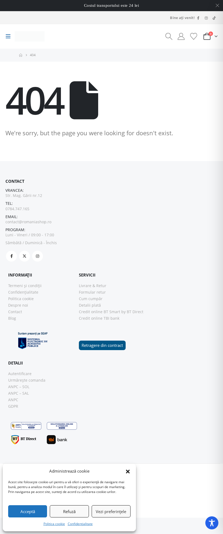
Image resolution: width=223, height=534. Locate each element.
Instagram (37, 256)
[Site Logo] (30, 36)
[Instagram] (206, 17)
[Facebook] (198, 17)
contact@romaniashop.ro (28, 221)
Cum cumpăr (91, 298)
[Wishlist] (193, 36)
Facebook (11, 256)
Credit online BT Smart (99, 311)
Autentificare (20, 373)
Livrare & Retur (92, 285)
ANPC (13, 399)
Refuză (69, 511)
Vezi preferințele (111, 511)
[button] (128, 471)
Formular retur (92, 292)
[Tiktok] (214, 17)
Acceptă (27, 511)
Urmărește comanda (26, 380)
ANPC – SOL (18, 386)
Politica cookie (54, 524)
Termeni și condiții (25, 285)
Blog (12, 318)
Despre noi (18, 305)
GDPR (13, 406)
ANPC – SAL (18, 393)
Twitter (24, 256)
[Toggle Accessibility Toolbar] (212, 523)
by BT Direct (132, 311)
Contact (15, 311)
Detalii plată (90, 305)
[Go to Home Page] (20, 55)
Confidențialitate (80, 524)
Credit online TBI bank (99, 318)
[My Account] (181, 36)
